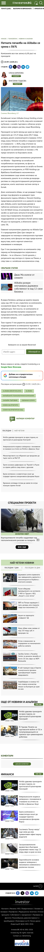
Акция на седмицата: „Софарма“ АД (26, 616)
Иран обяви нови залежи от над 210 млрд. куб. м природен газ (29, 630)
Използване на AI (22, 921)
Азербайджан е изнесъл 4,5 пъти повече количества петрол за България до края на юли (28, 685)
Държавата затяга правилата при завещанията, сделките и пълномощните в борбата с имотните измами (29, 578)
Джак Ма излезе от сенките (24, 276)
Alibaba (29, 391)
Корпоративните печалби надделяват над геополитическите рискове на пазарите (19, 538)
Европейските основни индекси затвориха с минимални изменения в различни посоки (29, 863)
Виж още (22, 547)
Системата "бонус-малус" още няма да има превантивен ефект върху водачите (30, 833)
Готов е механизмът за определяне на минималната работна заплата (29, 643)
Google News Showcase (11, 367)
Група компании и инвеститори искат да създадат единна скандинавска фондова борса (21, 475)
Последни (6, 431)
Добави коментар (22, 764)
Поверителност (27, 909)
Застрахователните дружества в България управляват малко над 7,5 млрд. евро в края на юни (30, 848)
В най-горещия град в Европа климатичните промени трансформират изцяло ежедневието (29, 671)
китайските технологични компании (18, 396)
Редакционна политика (28, 912)
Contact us (17, 936)
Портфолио (13, 912)
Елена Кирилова (16, 73)
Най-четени (19, 431)
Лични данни (35, 921)
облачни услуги (28, 400)
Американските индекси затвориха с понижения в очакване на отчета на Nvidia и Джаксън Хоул (21, 447)
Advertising (26, 936)
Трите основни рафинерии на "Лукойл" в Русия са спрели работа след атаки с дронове (21, 466)
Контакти (5, 909)
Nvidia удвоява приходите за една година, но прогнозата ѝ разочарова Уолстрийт (20, 438)
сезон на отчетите (10, 405)
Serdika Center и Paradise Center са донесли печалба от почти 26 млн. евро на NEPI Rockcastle (29, 657)
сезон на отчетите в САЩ (13, 410)
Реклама (13, 909)
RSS (18, 909)
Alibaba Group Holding (12, 391)
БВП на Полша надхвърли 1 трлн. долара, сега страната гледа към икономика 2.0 (28, 604)
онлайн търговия (10, 400)
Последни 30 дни (32, 568)
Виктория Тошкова (17, 81)
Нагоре (36, 886)
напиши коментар (25, 418)
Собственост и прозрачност (21, 915)
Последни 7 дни (12, 568)
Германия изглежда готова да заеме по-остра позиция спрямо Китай (20, 484)
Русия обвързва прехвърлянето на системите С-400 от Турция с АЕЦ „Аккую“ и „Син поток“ (29, 592)
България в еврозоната (22, 8)
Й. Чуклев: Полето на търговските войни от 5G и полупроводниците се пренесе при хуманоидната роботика (31, 732)
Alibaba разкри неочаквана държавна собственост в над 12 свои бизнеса (28, 287)
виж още (39, 704)
